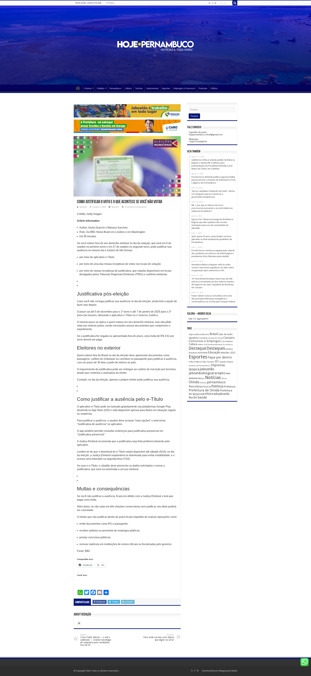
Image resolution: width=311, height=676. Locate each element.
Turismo (139, 88)
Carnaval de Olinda (215, 338)
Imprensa (218, 365)
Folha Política (195, 362)
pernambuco (216, 382)
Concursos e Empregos (205, 341)
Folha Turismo (207, 362)
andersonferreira (201, 334)
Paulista (203, 383)
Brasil (214, 334)
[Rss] (209, 3)
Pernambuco (115, 88)
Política (214, 88)
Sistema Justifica (148, 315)
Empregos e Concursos (184, 88)
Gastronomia (152, 88)
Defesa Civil (202, 344)
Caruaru (229, 337)
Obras (224, 378)
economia (202, 352)
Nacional (115, 207)
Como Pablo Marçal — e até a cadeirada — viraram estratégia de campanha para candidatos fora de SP (95, 640)
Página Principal (78, 88)
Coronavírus (227, 341)
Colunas (88, 88)
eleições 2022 (228, 352)
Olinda (194, 382)
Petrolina (195, 386)
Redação (83, 207)
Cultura (128, 88)
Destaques (216, 348)
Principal (110, 3)
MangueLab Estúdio (228, 671)
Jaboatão (207, 369)
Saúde (202, 397)
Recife (193, 397)
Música (201, 378)
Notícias (213, 377)
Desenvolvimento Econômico (220, 344)
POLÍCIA (206, 386)
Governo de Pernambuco (199, 365)
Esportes (166, 88)
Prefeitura (229, 386)
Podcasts (203, 88)
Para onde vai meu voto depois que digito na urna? (158, 637)
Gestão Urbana (226, 362)
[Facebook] (212, 3)
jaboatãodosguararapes (207, 373)
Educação (214, 352)
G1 (217, 361)
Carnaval (203, 338)
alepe (191, 334)
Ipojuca (194, 369)
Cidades (100, 88)
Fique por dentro (220, 357)
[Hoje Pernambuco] (155, 45)
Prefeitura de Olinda (204, 390)
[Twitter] (215, 3)
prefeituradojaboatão (216, 393)
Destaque (197, 348)
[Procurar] (234, 2)
